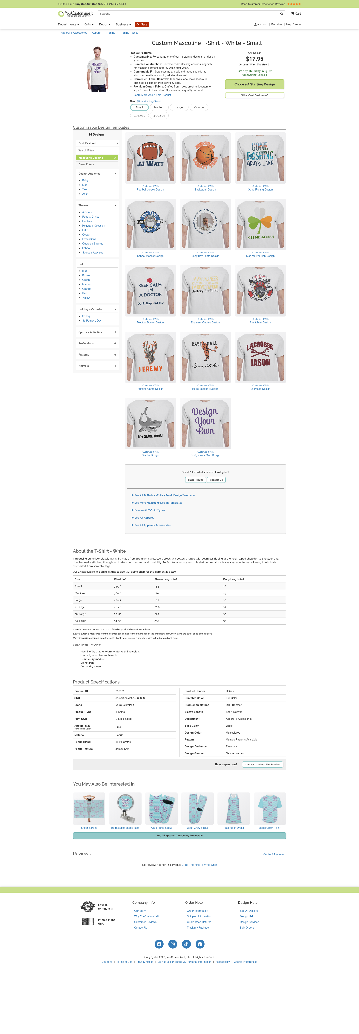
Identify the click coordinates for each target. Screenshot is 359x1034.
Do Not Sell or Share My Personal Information (184, 962)
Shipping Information (199, 916)
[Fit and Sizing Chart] (149, 101)
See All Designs (249, 910)
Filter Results (195, 479)
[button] (294, 13)
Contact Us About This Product (262, 764)
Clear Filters (86, 164)
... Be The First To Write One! (199, 864)
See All (144, 517)
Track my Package (198, 927)
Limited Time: (92, 3)
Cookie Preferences (245, 962)
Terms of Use (124, 962)
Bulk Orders (247, 927)
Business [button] (122, 24)
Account (262, 24)
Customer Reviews (145, 922)
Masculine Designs (94, 157)
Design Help (247, 916)
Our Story (140, 910)
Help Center (293, 24)
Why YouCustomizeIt (146, 916)
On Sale (141, 24)
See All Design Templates (164, 495)
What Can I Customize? (254, 95)
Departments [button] (67, 24)
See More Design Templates (158, 502)
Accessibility (223, 962)
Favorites (276, 24)
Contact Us (216, 479)
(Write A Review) (273, 854)
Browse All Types (149, 510)
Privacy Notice (144, 962)
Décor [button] (103, 24)
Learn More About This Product (152, 95)
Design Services (249, 922)
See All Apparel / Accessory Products (179, 835)
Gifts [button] (88, 24)
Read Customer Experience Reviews (263, 3)
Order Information (197, 910)
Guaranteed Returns (199, 922)
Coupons (107, 962)
